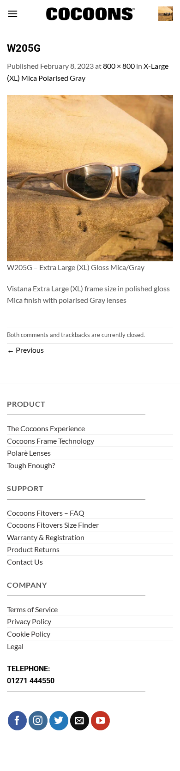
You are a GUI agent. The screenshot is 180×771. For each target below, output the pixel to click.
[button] (12, 13)
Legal (15, 646)
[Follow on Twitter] (58, 720)
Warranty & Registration (45, 537)
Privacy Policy (29, 621)
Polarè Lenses (29, 452)
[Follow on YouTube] (100, 720)
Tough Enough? (31, 465)
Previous (25, 349)
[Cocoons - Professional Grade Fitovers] (90, 14)
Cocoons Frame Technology (50, 440)
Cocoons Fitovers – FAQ (45, 512)
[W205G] (90, 177)
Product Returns (33, 549)
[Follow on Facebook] (17, 720)
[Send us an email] (79, 720)
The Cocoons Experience (46, 428)
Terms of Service (32, 609)
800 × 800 (119, 65)
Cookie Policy (28, 633)
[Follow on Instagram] (38, 720)
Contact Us (25, 561)
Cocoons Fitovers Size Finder (53, 524)
